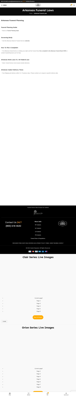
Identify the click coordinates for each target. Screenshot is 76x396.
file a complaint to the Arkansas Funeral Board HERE (52, 51)
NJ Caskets (38, 228)
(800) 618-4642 (13, 226)
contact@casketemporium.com (15, 1)
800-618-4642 (4, 1)
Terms (47, 243)
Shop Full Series (38, 317)
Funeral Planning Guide (13, 31)
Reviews (31, 243)
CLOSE (4, 321)
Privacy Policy (41, 243)
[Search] (74, 5)
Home (30, 13)
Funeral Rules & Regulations (38, 238)
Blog (35, 243)
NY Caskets (38, 225)
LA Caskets (38, 232)
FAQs (27, 243)
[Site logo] (38, 5)
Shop (23, 243)
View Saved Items (17, 243)
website (27, 41)
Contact (61, 243)
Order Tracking (54, 243)
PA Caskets (38, 235)
